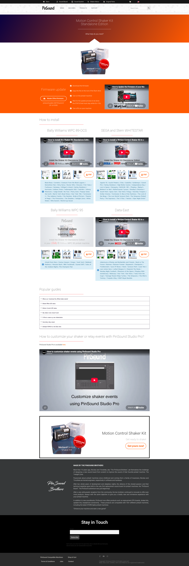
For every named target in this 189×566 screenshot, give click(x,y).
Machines (71, 8)
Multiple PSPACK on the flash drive (52, 326)
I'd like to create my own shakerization (53, 317)
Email (71, 529)
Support (94, 8)
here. (64, 345)
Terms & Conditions (48, 561)
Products (83, 8)
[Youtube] (103, 556)
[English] (139, 2)
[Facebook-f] (100, 556)
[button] (94, 299)
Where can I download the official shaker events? (55, 299)
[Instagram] (107, 556)
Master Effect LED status (49, 303)
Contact (71, 561)
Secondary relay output (49, 322)
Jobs (61, 561)
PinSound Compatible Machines (51, 557)
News (62, 8)
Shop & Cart (72, 557)
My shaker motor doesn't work (51, 312)
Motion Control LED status (50, 308)
